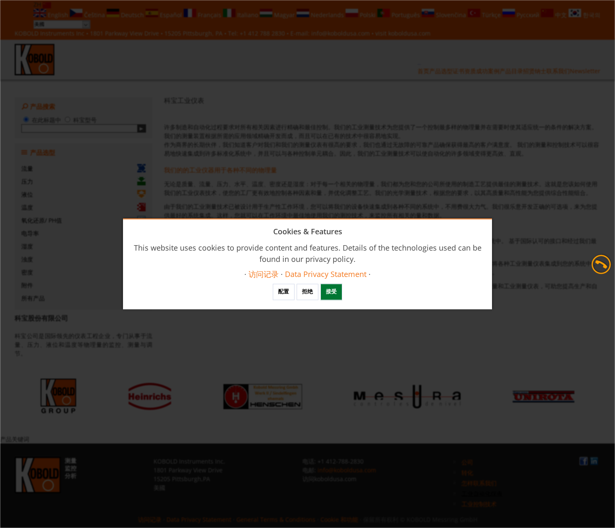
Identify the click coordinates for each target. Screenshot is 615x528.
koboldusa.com (409, 33)
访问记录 (149, 519)
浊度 (27, 259)
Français (209, 15)
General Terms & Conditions (275, 519)
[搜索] (141, 128)
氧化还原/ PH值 (41, 220)
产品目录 (511, 71)
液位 (27, 194)
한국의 (590, 15)
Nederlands (327, 15)
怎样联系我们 (479, 483)
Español (171, 15)
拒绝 (307, 292)
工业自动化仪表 (481, 493)
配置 (283, 292)
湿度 (27, 246)
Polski (367, 15)
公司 (467, 462)
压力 (27, 181)
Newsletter (585, 71)
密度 (27, 272)
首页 (423, 71)
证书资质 (464, 71)
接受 (331, 292)
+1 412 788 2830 (263, 33)
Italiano (248, 15)
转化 (467, 473)
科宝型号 (85, 120)
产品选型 (441, 71)
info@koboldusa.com (340, 33)
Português (406, 15)
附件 (27, 285)
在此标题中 (46, 120)
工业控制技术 (479, 504)
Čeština (94, 15)
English (58, 15)
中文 (561, 15)
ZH (38, 4)
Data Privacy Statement (199, 519)
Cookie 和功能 (339, 519)
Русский (528, 15)
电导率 (30, 233)
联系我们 (558, 71)
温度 (27, 207)
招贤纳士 (534, 71)
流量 (27, 168)
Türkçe (491, 15)
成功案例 (488, 71)
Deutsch (132, 15)
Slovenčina (451, 15)
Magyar (284, 15)
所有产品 (33, 298)
